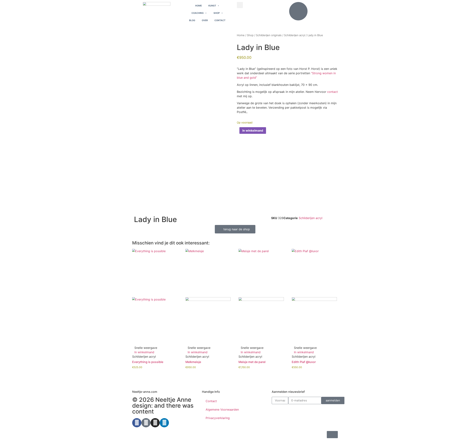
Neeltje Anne (173, 399)
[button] (240, 5)
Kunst (212, 5)
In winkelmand (252, 130)
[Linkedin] (164, 422)
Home (198, 5)
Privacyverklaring (218, 418)
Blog (192, 20)
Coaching (197, 13)
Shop (217, 13)
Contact (219, 20)
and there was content (163, 408)
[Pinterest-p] (146, 422)
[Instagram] (155, 422)
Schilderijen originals (269, 35)
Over (205, 20)
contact (332, 92)
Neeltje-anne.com (144, 392)
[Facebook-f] (136, 422)
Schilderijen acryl (294, 35)
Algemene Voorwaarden (222, 409)
